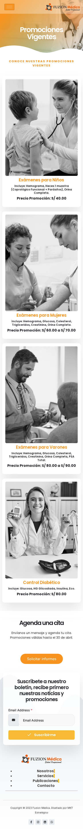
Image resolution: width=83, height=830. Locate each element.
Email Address (20, 710)
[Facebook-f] (31, 822)
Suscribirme (44, 734)
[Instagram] (38, 822)
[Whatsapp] (51, 822)
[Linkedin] (45, 822)
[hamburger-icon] (9, 7)
